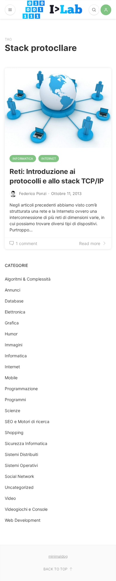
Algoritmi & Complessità (28, 278)
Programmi (15, 399)
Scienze (12, 410)
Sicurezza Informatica (26, 443)
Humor (11, 333)
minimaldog (58, 556)
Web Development (22, 520)
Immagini (13, 344)
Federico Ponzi (32, 193)
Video (10, 498)
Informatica (22, 158)
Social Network (19, 476)
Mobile (11, 377)
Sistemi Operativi (21, 465)
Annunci (12, 289)
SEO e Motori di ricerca (27, 421)
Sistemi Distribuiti (21, 454)
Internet (48, 158)
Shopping (14, 432)
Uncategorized (19, 487)
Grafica (12, 322)
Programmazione (21, 388)
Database (14, 300)
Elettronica (15, 311)
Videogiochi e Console (26, 509)
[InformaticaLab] (52, 10)
